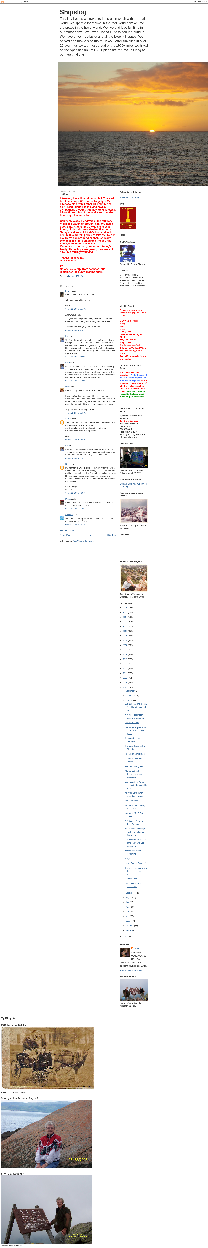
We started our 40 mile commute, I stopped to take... (136, 785)
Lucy (67, 336)
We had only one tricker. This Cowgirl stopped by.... (136, 707)
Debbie (68, 464)
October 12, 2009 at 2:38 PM (75, 458)
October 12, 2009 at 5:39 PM (75, 493)
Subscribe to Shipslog (129, 197)
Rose (67, 387)
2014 (125, 664)
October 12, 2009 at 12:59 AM (75, 309)
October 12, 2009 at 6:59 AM (75, 381)
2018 (125, 645)
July (128, 902)
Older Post (111, 535)
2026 (125, 607)
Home (88, 535)
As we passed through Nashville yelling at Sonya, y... (135, 832)
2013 (125, 668)
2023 (125, 621)
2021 (125, 631)
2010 (125, 682)
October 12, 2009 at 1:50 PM (75, 440)
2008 (125, 936)
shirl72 (68, 419)
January (129, 930)
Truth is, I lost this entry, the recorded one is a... (136, 871)
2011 (125, 678)
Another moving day (134, 766)
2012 (125, 673)
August (128, 897)
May (128, 911)
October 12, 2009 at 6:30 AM (75, 330)
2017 (125, 650)
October (129, 700)
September (131, 893)
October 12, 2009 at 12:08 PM (75, 413)
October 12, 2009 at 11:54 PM (75, 525)
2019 (125, 640)
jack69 (137, 948)
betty (67, 291)
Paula (67, 499)
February (130, 925)
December (130, 691)
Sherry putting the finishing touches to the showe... (134, 774)
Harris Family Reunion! (135, 863)
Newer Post (65, 535)
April (127, 916)
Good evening (131, 879)
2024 (125, 617)
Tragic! (128, 858)
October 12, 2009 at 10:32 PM (75, 509)
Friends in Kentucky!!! (135, 754)
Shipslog (73, 12)
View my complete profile (131, 970)
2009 (125, 687)
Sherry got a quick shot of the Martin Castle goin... (135, 730)
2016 (125, 654)
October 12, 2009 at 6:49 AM (75, 357)
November (130, 695)
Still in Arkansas (132, 800)
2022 (125, 626)
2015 (125, 659)
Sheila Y (69, 514)
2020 (125, 635)
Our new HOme (132, 722)
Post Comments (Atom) (83, 541)
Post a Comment (67, 530)
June (128, 907)
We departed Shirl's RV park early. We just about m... (135, 843)
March (129, 921)
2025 (125, 612)
